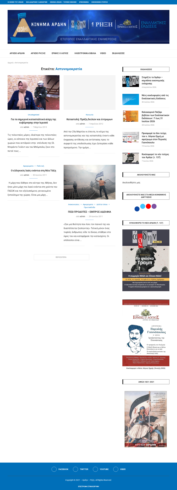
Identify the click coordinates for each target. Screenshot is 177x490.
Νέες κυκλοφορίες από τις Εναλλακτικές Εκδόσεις (155, 97)
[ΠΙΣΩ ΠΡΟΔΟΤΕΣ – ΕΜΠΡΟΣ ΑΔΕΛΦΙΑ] (89, 182)
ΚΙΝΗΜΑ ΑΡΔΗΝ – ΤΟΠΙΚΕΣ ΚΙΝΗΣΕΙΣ (63, 2)
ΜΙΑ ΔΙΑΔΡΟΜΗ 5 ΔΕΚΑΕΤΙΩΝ (36, 2)
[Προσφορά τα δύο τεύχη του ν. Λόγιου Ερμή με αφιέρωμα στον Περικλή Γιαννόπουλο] (130, 137)
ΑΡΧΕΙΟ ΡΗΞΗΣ (38, 53)
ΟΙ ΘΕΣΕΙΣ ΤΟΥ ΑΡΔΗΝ (15, 2)
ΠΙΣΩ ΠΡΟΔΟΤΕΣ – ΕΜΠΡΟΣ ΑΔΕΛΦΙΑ (89, 211)
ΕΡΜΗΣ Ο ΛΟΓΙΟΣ (60, 53)
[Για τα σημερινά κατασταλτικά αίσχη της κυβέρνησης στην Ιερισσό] (33, 92)
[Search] (168, 53)
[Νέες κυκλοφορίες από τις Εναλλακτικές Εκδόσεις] (130, 99)
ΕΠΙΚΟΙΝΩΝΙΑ (84, 2)
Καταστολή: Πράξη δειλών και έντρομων (90, 119)
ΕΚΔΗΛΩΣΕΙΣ (118, 53)
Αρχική (10, 63)
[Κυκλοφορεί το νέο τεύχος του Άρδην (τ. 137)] (130, 158)
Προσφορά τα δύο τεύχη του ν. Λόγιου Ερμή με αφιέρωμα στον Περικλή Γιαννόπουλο (154, 138)
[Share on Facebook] (31, 156)
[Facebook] (163, 2)
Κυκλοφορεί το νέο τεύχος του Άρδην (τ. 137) (155, 156)
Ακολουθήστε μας (131, 182)
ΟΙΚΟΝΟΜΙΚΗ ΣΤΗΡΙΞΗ (99, 2)
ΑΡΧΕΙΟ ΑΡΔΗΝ (17, 53)
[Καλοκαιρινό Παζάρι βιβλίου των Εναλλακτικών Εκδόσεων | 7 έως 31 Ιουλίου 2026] (130, 116)
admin (26, 127)
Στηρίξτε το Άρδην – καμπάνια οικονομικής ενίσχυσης (153, 80)
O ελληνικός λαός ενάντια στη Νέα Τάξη (33, 170)
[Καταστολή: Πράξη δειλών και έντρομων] (89, 92)
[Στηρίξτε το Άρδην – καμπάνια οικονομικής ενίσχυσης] (130, 81)
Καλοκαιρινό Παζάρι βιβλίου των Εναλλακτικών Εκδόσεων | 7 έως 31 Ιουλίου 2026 (155, 117)
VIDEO (103, 53)
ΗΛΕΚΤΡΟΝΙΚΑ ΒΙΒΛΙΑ (85, 53)
